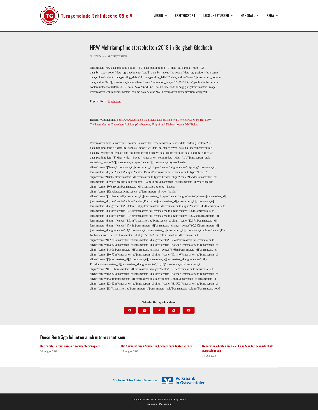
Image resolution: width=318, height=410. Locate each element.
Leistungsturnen (216, 15)
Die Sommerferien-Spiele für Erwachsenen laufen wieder (156, 346)
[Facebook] (130, 310)
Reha (270, 15)
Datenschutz (165, 403)
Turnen (122, 56)
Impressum (152, 403)
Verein (158, 15)
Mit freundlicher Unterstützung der (135, 380)
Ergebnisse (114, 101)
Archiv (111, 56)
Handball (248, 15)
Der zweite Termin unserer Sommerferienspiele (70, 346)
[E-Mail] (189, 310)
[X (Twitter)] (144, 310)
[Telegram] (159, 310)
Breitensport (185, 15)
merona (182, 399)
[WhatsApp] (174, 310)
